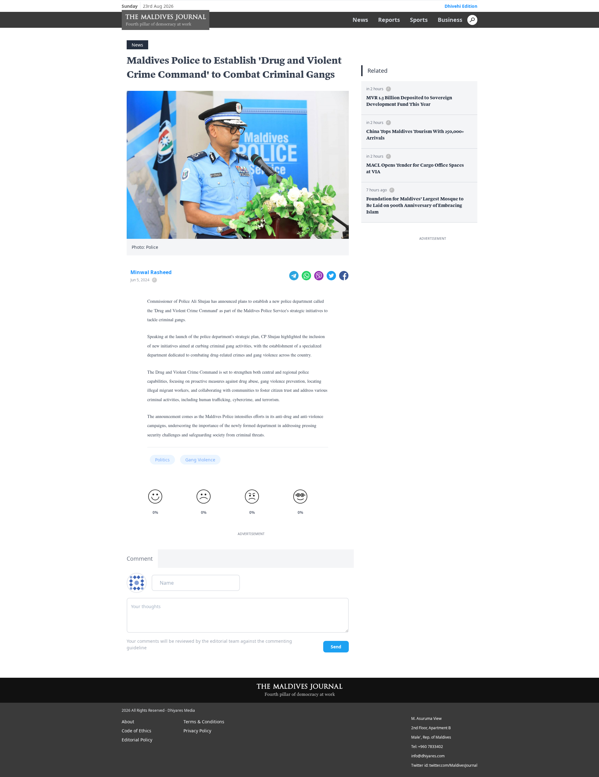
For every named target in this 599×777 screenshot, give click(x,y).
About (128, 722)
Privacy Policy (197, 731)
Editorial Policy (137, 740)
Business (450, 19)
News (360, 19)
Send (336, 647)
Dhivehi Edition (461, 6)
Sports (419, 19)
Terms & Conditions (203, 722)
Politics (162, 460)
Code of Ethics (136, 731)
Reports (389, 19)
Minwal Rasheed (151, 272)
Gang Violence (200, 460)
